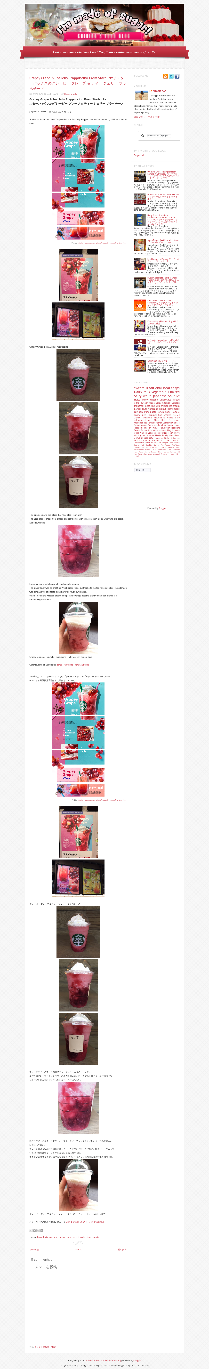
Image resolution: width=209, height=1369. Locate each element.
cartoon (139, 411)
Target (137, 425)
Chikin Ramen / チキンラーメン (162, 360)
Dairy (39, 1237)
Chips (157, 420)
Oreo (156, 430)
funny (146, 399)
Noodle (175, 411)
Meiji (169, 430)
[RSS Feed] (165, 76)
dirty (151, 438)
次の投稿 (34, 1249)
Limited (62, 1237)
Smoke (168, 414)
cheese (155, 399)
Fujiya (177, 432)
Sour (89, 1237)
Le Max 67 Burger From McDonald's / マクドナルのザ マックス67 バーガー (163, 342)
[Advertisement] (148, 489)
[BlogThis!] (34, 1230)
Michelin (149, 449)
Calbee (144, 432)
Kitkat (137, 435)
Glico (137, 432)
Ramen (159, 422)
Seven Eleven (141, 430)
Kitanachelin (139, 449)
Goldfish (147, 442)
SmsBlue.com (143, 1365)
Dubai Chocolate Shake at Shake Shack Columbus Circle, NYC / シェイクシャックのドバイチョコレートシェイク (163, 281)
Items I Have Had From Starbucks (72, 665)
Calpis (145, 447)
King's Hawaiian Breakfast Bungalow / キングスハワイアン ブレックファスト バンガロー (162, 302)
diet (151, 420)
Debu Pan (154, 447)
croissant (175, 427)
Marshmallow (161, 425)
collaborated (141, 420)
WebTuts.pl (74, 1365)
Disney (138, 417)
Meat (152, 402)
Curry (151, 425)
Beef (148, 405)
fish (161, 414)
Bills (155, 449)
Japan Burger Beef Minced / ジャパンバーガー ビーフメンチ (163, 241)
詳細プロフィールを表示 (147, 116)
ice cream (174, 405)
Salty (138, 396)
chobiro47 (159, 91)
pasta (154, 411)
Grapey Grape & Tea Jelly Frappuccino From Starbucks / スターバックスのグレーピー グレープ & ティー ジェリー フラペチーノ (77, 83)
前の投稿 (122, 1249)
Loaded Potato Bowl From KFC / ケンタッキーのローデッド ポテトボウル (163, 196)
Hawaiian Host (174, 447)
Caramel (153, 414)
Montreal (139, 405)
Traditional (154, 388)
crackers (144, 454)
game (143, 435)
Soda (150, 430)
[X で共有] (38, 1230)
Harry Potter (139, 452)
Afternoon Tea (141, 422)
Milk (75, 1237)
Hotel (165, 420)
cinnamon (148, 417)
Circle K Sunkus (172, 438)
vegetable (160, 392)
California (167, 422)
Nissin (158, 435)
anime (138, 414)
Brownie (151, 435)
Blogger (162, 508)
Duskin (149, 445)
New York (137, 454)
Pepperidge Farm (165, 432)
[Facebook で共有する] (41, 1230)
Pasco (168, 445)
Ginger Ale (159, 445)
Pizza (137, 427)
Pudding (144, 427)
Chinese (176, 422)
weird (148, 396)
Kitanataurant (164, 452)
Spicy (159, 402)
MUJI (143, 445)
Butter (144, 402)
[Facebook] (177, 76)
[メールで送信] (30, 1230)
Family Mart (168, 435)
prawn (144, 425)
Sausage (152, 432)
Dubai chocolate (173, 449)
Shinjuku (82, 1237)
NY (178, 396)
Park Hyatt (138, 442)
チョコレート (166, 454)
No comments (70, 94)
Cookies (167, 402)
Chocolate (166, 399)
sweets (95, 1237)
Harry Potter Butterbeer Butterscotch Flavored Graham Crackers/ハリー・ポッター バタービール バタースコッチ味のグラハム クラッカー (162, 219)
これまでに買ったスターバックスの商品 (85, 1222)
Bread (176, 399)
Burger (138, 408)
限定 (137, 456)
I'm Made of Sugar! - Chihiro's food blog (103, 1360)
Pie (171, 420)
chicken (165, 405)
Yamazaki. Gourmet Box (145, 440)
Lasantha (104, 1365)
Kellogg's (160, 440)
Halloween (165, 427)
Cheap (171, 417)
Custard (176, 415)
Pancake (152, 422)
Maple (177, 420)
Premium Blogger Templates (122, 1365)
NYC (178, 452)
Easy (177, 417)
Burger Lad (139, 155)
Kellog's (164, 447)
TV (151, 427)
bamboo (138, 447)
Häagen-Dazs (168, 442)
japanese (53, 1237)
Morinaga (159, 438)
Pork (147, 411)
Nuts (145, 408)
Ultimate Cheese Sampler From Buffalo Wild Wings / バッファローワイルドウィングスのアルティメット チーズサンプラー (163, 174)
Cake (137, 402)
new (149, 454)
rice (145, 414)
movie (156, 427)
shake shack (156, 454)
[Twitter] (171, 76)
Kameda (154, 452)
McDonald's (160, 417)
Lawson (176, 430)
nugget (145, 438)
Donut (163, 408)
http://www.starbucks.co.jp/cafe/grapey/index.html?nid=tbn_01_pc (102, 243)
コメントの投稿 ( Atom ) (45, 1347)
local (69, 1237)
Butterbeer (162, 449)
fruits (45, 1237)
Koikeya (173, 452)
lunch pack (164, 411)
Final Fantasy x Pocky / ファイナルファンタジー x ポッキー (163, 260)
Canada (176, 402)
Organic (168, 440)
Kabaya (148, 452)
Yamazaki (153, 408)
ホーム (78, 1249)
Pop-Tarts (176, 445)
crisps (175, 388)
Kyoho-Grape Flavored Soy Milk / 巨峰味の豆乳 (162, 322)
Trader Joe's (156, 442)
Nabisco (163, 430)
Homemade (173, 408)
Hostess (176, 440)
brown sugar (174, 425)
